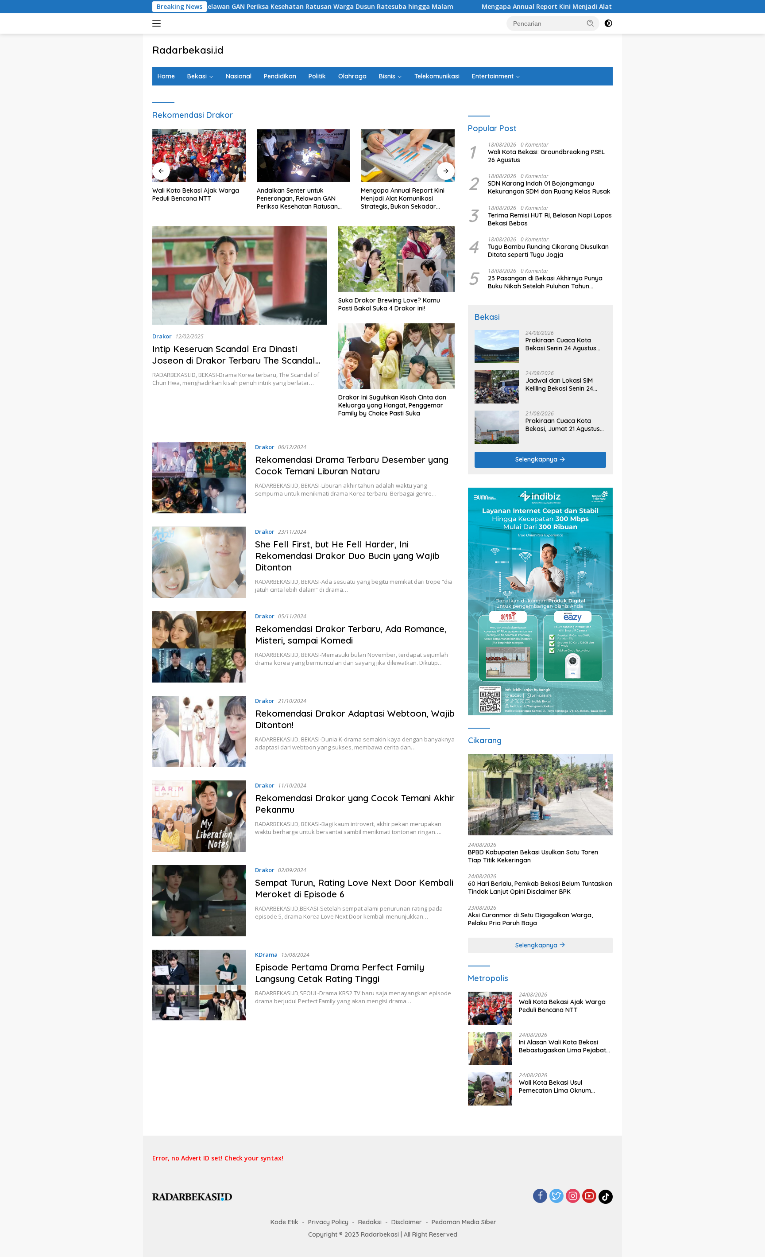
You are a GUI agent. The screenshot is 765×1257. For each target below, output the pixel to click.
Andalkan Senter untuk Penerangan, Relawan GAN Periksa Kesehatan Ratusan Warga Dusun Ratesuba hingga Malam (303, 198)
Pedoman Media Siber (464, 1222)
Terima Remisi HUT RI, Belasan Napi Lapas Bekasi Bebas (550, 219)
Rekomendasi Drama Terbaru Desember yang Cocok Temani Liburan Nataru (351, 465)
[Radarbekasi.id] (192, 1196)
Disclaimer (406, 1222)
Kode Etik (284, 1222)
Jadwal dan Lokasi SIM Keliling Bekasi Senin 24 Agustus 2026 (559, 384)
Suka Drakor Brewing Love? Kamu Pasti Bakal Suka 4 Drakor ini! (389, 304)
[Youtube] (589, 1196)
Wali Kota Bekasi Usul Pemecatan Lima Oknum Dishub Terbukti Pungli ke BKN (563, 1086)
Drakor (162, 336)
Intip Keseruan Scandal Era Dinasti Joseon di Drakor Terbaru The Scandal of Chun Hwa (233, 360)
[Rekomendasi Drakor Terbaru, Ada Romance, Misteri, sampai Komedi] (199, 647)
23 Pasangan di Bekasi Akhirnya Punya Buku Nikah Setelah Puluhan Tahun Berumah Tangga (545, 282)
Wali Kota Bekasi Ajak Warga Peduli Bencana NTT (195, 194)
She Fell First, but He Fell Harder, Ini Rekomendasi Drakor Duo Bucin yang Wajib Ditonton (347, 556)
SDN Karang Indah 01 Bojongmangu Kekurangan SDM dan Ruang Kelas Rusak (549, 187)
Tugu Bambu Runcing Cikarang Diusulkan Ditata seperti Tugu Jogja (548, 251)
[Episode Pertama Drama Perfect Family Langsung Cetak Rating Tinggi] (199, 985)
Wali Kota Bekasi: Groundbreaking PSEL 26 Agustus (546, 156)
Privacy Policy (328, 1222)
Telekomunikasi (437, 76)
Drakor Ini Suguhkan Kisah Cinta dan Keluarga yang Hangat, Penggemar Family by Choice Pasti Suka (392, 405)
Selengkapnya (537, 459)
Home (166, 76)
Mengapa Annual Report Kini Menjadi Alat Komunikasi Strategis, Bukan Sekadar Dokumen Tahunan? (569, 7)
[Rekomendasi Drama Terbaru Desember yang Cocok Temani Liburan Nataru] (199, 477)
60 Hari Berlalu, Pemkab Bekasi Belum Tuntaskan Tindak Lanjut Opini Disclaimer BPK (540, 888)
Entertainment (493, 76)
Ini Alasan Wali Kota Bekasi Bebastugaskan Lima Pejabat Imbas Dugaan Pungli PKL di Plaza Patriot (562, 1046)
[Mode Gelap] (608, 23)
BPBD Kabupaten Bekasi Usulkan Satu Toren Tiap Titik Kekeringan (533, 856)
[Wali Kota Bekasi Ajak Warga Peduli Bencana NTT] (199, 155)
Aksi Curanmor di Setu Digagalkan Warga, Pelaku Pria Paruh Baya (530, 919)
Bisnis (387, 76)
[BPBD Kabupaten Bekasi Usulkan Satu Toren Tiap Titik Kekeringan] (540, 794)
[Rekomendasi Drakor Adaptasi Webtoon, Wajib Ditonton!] (199, 731)
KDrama (266, 954)
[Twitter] (556, 1196)
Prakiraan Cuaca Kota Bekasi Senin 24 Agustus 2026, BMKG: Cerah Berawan (560, 344)
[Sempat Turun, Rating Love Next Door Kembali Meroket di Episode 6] (199, 900)
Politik (317, 76)
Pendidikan (280, 76)
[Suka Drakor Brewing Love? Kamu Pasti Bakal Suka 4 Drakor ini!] (396, 258)
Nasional (238, 76)
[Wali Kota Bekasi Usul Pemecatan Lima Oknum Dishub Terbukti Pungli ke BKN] (490, 1089)
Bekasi (197, 76)
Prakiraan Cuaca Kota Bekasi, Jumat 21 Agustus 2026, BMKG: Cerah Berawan (562, 425)
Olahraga (352, 76)
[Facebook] (540, 1196)
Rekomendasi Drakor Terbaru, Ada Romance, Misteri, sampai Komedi (351, 634)
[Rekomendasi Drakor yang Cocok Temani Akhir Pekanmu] (199, 816)
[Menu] (158, 23)
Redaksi (370, 1222)
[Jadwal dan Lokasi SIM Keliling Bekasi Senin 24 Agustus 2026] (497, 386)
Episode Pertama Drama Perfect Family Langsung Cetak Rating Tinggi (339, 973)
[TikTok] (606, 1197)
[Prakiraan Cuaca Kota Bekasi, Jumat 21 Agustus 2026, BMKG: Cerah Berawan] (497, 427)
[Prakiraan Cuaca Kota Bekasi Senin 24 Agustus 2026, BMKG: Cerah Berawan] (497, 346)
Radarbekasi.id (188, 50)
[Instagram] (573, 1196)
